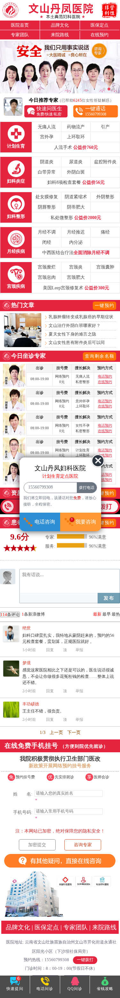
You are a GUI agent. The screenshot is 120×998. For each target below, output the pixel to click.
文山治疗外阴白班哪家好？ (74, 325)
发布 (109, 598)
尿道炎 (76, 161)
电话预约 (105, 376)
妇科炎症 (16, 180)
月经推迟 (76, 232)
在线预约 (99, 34)
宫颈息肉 (47, 277)
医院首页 (20, 25)
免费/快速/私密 (49, 111)
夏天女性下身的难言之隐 (72, 334)
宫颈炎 (76, 266)
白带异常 (47, 172)
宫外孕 (46, 136)
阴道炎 (46, 161)
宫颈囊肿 (105, 266)
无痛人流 (47, 126)
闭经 (46, 242)
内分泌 (76, 242)
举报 (79, 650)
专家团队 (20, 34)
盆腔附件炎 (105, 161)
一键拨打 (85, 960)
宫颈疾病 (16, 286)
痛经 (105, 232)
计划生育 (16, 146)
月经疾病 (16, 251)
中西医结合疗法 (75, 252)
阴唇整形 (47, 206)
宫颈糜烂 (47, 266)
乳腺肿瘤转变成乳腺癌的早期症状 (81, 317)
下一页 (74, 732)
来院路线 (60, 34)
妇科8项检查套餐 (76, 182)
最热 (116, 614)
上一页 (56, 732)
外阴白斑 (76, 172)
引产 (105, 126)
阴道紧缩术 (76, 196)
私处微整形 (76, 217)
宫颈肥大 (76, 277)
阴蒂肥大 (76, 206)
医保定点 (99, 25)
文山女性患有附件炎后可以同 (77, 342)
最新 (97, 614)
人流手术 (76, 147)
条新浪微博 (22, 614)
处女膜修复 (47, 196)
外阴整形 (105, 196)
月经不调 (47, 232)
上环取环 (76, 136)
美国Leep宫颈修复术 (76, 287)
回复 (50, 650)
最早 (106, 614)
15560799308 (95, 111)
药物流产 (76, 126)
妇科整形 (16, 216)
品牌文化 (60, 25)
